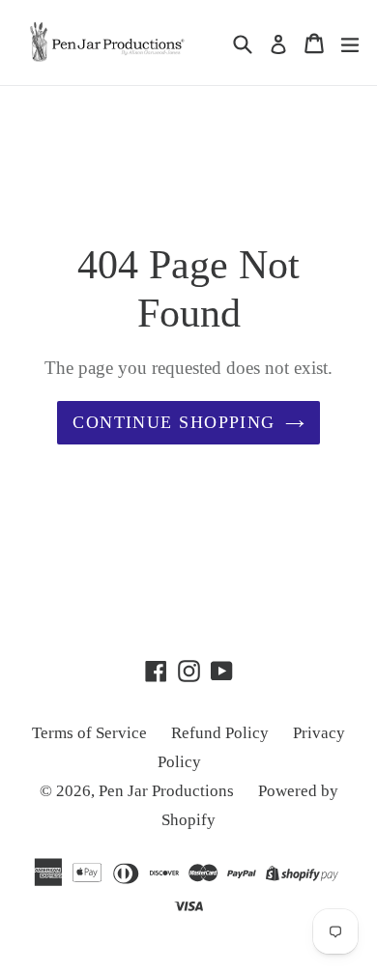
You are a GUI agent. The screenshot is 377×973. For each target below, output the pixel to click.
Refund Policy (220, 733)
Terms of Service (89, 733)
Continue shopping (173, 422)
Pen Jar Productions (166, 791)
